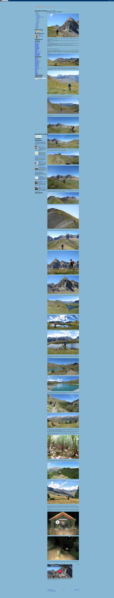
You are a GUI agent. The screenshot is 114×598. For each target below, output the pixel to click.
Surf (35, 71)
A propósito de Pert (37, 42)
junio (37, 20)
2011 (36, 25)
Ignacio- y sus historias (38, 51)
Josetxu (36, 52)
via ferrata (36, 65)
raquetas (36, 69)
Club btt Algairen (37, 48)
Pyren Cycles (57, 48)
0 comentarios (54, 579)
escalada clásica (37, 60)
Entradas (37, 135)
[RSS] (36, 595)
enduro (36, 59)
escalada (36, 61)
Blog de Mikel (36, 45)
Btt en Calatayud (37, 47)
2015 (36, 13)
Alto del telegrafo (41, 176)
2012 (36, 24)
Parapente (36, 70)
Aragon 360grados (37, 43)
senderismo (36, 62)
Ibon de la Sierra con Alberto (54, 11)
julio (37, 19)
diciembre (38, 15)
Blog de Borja (36, 44)
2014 (36, 14)
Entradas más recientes (50, 589)
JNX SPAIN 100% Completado (39, 172)
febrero (37, 22)
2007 (36, 28)
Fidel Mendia (36, 49)
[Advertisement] (37, 93)
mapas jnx (36, 68)
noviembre (38, 16)
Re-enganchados (37, 53)
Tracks (39, 151)
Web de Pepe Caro (37, 55)
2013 (36, 23)
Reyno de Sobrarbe (37, 54)
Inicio (64, 589)
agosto (37, 18)
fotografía (36, 73)
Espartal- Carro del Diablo (42, 167)
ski (35, 67)
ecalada (36, 72)
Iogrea (37, 6)
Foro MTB (36, 50)
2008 (36, 27)
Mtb (35, 58)
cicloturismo (36, 63)
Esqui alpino (36, 66)
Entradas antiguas (76, 589)
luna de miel (36, 64)
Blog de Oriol (36, 46)
